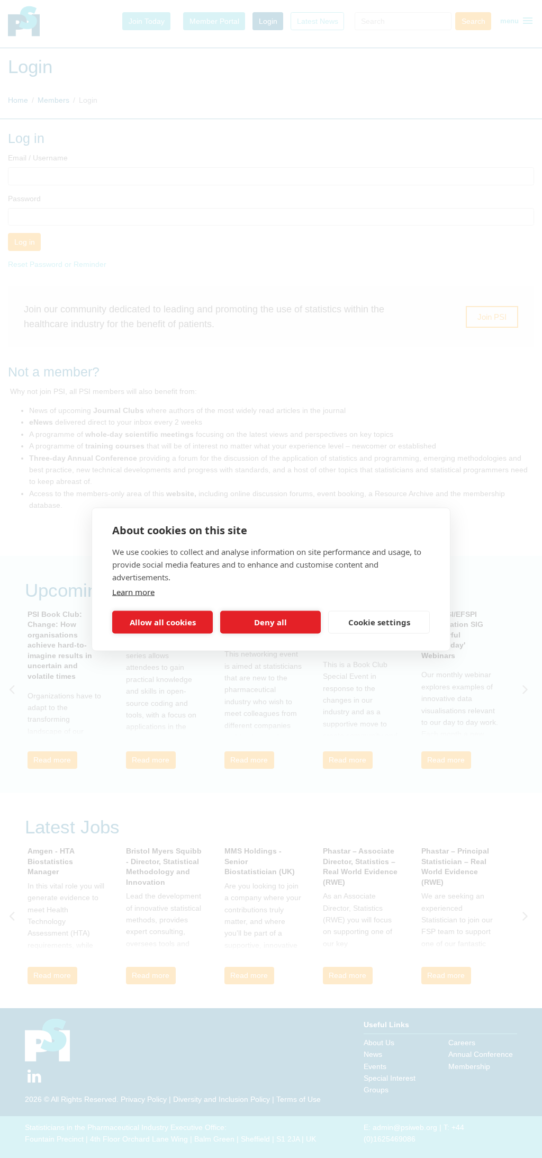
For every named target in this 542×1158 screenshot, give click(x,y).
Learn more (133, 591)
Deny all (270, 622)
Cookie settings (379, 622)
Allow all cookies (163, 622)
